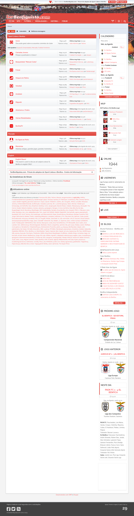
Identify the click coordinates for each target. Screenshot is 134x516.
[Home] (28, 14)
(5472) (114, 396)
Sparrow (63, 220)
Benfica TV (73, 127)
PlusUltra (53, 227)
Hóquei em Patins (22, 78)
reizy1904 (25, 218)
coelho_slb (60, 201)
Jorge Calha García (18, 216)
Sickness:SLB (45, 227)
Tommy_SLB (29, 214)
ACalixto (50, 239)
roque (42, 201)
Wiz (88, 103)
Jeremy (14, 204)
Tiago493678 (39, 244)
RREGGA (21, 231)
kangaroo (49, 237)
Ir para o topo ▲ (122, 504)
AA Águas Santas (110, 53)
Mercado (35, 47)
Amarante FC (108, 81)
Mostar (48, 218)
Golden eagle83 (22, 201)
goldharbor (76, 241)
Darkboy (41, 206)
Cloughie (67, 201)
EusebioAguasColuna (19, 241)
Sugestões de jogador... (77, 103)
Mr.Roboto (49, 241)
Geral (18, 41)
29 (124, 508)
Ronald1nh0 (25, 227)
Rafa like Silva (25, 244)
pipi (44, 235)
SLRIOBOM (84, 220)
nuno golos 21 (16, 227)
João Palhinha (74, 43)
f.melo (32, 216)
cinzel (32, 244)
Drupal (76, 495)
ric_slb (60, 218)
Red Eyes (64, 199)
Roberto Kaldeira (27, 208)
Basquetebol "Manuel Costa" (26, 62)
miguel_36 (62, 231)
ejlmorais (55, 244)
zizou (68, 220)
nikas (13, 212)
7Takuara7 (82, 210)
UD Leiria (107, 71)
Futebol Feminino (44, 47)
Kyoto (76, 239)
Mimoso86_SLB (73, 223)
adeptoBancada (34, 212)
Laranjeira (51, 216)
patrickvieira (16, 229)
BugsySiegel (16, 210)
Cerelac (35, 208)
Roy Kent (68, 216)
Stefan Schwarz (84, 237)
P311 (80, 231)
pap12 (45, 199)
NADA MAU (106, 278)
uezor (50, 244)
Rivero (50, 225)
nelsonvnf (76, 237)
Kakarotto (88, 229)
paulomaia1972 (88, 79)
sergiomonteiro (67, 197)
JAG (71, 218)
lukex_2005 (19, 239)
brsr (67, 210)
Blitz (49, 197)
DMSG (42, 233)
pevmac (49, 204)
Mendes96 (59, 229)
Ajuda (106, 504)
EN (13, 21)
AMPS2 (82, 197)
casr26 (47, 201)
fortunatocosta (16, 218)
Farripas (50, 199)
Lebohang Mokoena (40, 216)
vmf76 (73, 220)
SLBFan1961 (36, 204)
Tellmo (83, 43)
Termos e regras (113, 504)
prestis (86, 216)
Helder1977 (80, 204)
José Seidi (54, 218)
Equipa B (19, 47)
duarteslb (15, 214)
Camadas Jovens (22, 52)
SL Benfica (107, 50)
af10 (44, 237)
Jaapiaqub (60, 235)
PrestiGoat (66, 181)
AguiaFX (53, 235)
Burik (22, 210)
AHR (45, 239)
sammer (62, 225)
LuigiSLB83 (76, 197)
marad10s (43, 204)
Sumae (77, 220)
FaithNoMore (29, 223)
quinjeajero (48, 208)
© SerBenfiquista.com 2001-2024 (17, 512)
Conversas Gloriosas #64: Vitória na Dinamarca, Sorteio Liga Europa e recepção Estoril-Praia (112, 261)
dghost (56, 239)
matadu (68, 206)
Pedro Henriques (75, 79)
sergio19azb (52, 206)
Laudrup (46, 229)
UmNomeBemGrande (24, 204)
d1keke (26, 216)
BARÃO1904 (86, 231)
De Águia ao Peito (22, 140)
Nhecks (58, 197)
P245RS (43, 218)
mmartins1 (75, 229)
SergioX (71, 210)
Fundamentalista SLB (19, 199)
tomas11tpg (15, 206)
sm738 (20, 235)
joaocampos (67, 229)
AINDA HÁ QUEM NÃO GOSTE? (113, 283)
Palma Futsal (108, 93)
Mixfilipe (87, 225)
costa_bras (52, 223)
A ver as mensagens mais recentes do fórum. (26, 185)
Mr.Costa (71, 239)
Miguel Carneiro (29, 239)
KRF (40, 210)
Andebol (19, 94)
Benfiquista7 (72, 227)
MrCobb (29, 229)
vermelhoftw (24, 206)
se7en (82, 225)
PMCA (77, 210)
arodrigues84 (57, 237)
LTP (67, 223)
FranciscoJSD (43, 197)
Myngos (54, 208)
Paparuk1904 (16, 244)
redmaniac (29, 241)
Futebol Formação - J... (77, 55)
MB (13, 233)
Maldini (57, 212)
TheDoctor (36, 233)
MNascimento (63, 239)
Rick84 (45, 244)
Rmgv (75, 233)
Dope (54, 214)
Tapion (47, 231)
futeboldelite (47, 210)
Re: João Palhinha (30, 183)
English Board (21, 159)
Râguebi (19, 102)
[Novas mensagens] (11, 42)
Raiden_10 (57, 220)
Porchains (29, 233)
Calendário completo (112, 97)
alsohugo (37, 214)
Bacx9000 (45, 223)
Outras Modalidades (23, 118)
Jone (87, 210)
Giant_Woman (72, 204)
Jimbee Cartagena (110, 62)
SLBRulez (64, 233)
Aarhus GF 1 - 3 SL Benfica (113, 354)
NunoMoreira (60, 223)
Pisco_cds (42, 241)
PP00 (84, 87)
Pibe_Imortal (80, 199)
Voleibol (19, 86)
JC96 (13, 239)
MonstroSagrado (35, 225)
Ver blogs (119, 303)
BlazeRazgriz (56, 233)
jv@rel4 (17, 233)
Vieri (18, 225)
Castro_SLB (83, 223)
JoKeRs (70, 233)
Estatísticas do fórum (22, 177)
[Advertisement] (74, 16)
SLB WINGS (50, 212)
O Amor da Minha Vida (65, 208)
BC (54, 204)
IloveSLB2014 (61, 214)
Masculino (104, 41)
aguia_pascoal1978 (81, 212)
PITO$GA (52, 229)
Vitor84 (89, 149)
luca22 (72, 225)
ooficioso (58, 216)
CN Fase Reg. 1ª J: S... (76, 94)
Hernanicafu (71, 212)
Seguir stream (112, 217)
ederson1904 (68, 235)
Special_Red (54, 231)
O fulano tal (38, 237)
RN (78, 231)
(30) (114, 322)
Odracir (24, 235)
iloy (52, 220)
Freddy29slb (20, 223)
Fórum (65, 21)
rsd (42, 214)
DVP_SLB (22, 214)
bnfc (83, 141)
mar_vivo (25, 212)
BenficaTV (19, 126)
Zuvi (58, 241)
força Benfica (61, 210)
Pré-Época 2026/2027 (77, 71)
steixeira (41, 208)
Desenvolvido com (62, 495)
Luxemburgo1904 (61, 204)
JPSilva (73, 201)
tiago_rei (87, 233)
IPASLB (69, 237)
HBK (41, 229)
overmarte (66, 218)
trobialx (81, 229)
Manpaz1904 (76, 206)
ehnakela (31, 218)
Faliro (86, 163)
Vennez (38, 223)
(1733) (114, 358)
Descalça (19, 212)
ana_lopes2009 (71, 231)
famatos (53, 210)
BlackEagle (35, 210)
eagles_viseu (77, 235)
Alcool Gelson (84, 218)
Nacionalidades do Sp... (77, 149)
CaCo (46, 206)
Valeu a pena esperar (109, 252)
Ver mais (112, 203)
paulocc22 (82, 239)
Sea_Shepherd (33, 206)
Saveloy (55, 199)
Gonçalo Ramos (74, 141)
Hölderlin (53, 201)
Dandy (89, 119)
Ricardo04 (28, 210)
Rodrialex (44, 225)
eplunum (37, 201)
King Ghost (48, 233)
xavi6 (13, 223)
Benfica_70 (32, 231)
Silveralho (36, 229)
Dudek (19, 208)
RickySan (85, 201)
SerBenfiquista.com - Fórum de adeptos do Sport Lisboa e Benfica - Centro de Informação (46, 172)
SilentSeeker (41, 231)
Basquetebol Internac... (77, 62)
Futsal (18, 70)
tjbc (82, 208)
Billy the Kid (76, 208)
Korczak (14, 235)
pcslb (55, 241)
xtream (89, 55)
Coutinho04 (71, 199)
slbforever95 (25, 225)
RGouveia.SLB (47, 214)
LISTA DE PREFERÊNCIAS (111, 281)
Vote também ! (113, 149)
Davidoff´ (41, 220)
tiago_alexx (33, 220)
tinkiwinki (47, 220)
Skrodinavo (69, 214)
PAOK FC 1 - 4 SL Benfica (113, 391)
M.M (87, 214)
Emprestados (27, 47)
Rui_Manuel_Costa (77, 216)
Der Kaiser (23, 229)
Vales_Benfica (39, 239)
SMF (70, 495)
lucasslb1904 (86, 235)
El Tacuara (76, 218)
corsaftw (78, 201)
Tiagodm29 (84, 241)
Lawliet (14, 225)
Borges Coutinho (79, 214)
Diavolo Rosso (61, 206)
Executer (23, 233)
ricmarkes (80, 233)
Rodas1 (77, 225)
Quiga (37, 235)
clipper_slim (81, 227)
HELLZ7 (37, 218)
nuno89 (36, 241)
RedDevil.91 (31, 235)
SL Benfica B (108, 84)
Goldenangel (90, 71)
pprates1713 (30, 199)
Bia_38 (67, 225)
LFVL (63, 216)
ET (60, 199)
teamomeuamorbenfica (26, 237)
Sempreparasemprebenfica (21, 220)
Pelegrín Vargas (75, 87)
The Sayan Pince (64, 244)
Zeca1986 (84, 206)
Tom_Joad (42, 212)
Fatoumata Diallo (75, 111)
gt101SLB (30, 201)
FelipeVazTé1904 (35, 227)
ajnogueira (15, 237)
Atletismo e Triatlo (23, 110)
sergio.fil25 (55, 225)
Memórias (19, 146)
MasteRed (15, 231)
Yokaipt (64, 237)
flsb (35, 223)
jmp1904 (65, 227)
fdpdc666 (63, 212)
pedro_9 (59, 227)
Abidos (48, 235)
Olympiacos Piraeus (76, 163)
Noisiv (81, 127)
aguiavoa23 (69, 241)
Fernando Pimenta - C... (77, 119)
